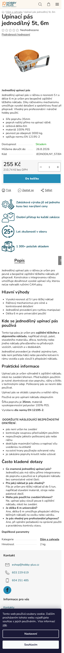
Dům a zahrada (49, 539)
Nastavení (30, 634)
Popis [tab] (19, 260)
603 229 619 (20, 572)
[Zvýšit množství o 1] (57, 167)
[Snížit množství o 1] (40, 167)
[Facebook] (7, 590)
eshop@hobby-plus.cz (25, 565)
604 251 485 (20, 580)
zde (5, 625)
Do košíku (32, 178)
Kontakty (8, 607)
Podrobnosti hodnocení (16, 34)
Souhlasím (30, 645)
